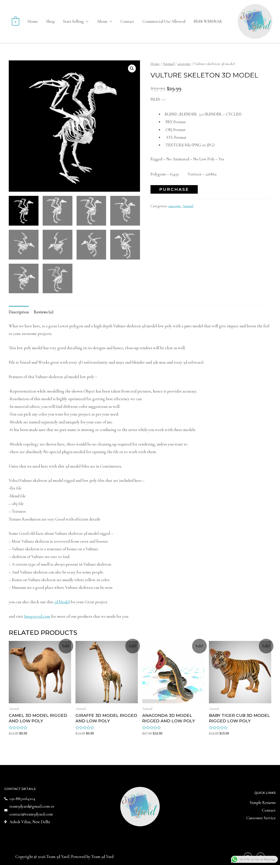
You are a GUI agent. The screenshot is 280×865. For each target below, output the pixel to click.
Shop (50, 21)
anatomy (184, 63)
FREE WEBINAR (208, 21)
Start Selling (73, 21)
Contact (127, 21)
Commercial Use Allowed (163, 21)
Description (19, 311)
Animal (168, 63)
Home (33, 21)
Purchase (174, 189)
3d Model (62, 601)
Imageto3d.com (37, 616)
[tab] (19, 312)
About (102, 21)
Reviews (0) (43, 311)
